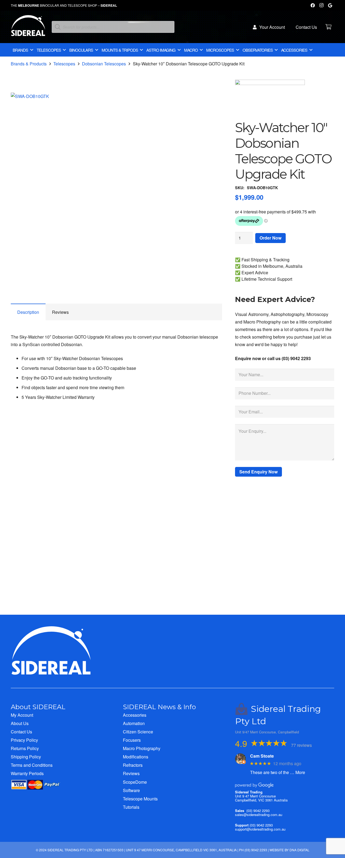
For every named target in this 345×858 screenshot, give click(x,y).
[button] (213, 101)
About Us (20, 723)
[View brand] (270, 83)
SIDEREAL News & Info (159, 707)
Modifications (135, 757)
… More (297, 772)
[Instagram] (321, 5)
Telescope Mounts (140, 799)
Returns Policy (25, 748)
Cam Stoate (262, 755)
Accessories (134, 715)
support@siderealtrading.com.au (260, 829)
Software (131, 790)
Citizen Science (138, 732)
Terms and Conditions (32, 765)
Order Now (270, 238)
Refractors (133, 765)
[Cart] (328, 27)
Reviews (131, 773)
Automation (134, 723)
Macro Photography (141, 748)
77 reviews (301, 745)
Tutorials (131, 807)
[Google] (330, 5)
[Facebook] (312, 5)
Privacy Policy (24, 740)
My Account (22, 715)
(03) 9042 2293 (258, 810)
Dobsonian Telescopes (104, 64)
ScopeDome (135, 782)
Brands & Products (29, 64)
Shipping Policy (26, 757)
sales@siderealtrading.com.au (258, 814)
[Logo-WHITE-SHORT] (28, 28)
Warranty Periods (27, 773)
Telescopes (64, 64)
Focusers (132, 740)
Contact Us (21, 732)
